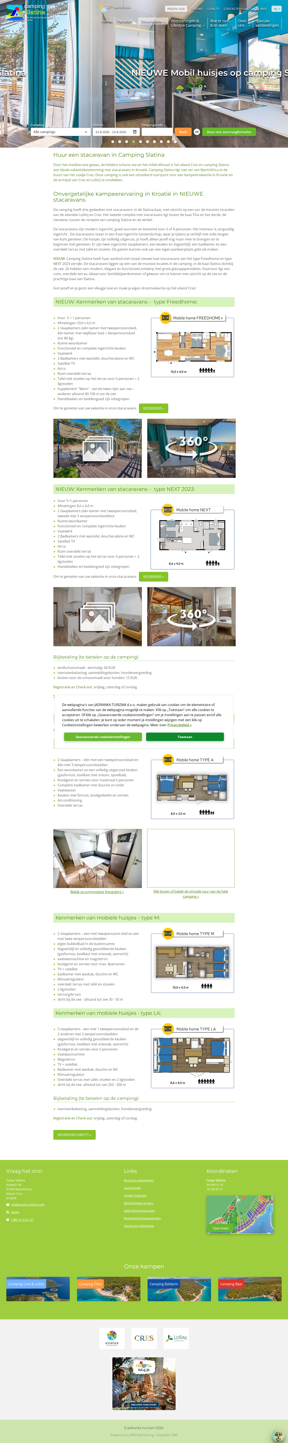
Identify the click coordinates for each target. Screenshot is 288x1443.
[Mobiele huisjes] (97, 448)
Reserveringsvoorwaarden (142, 1218)
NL (275, 9)
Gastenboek (132, 1188)
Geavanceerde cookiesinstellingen (103, 737)
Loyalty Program (135, 1195)
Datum (98, 125)
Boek (183, 132)
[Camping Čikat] (108, 1300)
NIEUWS (197, 9)
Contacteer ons (236, 9)
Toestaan (185, 737)
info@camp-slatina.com (28, 1205)
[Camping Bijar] (250, 1300)
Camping (37, 125)
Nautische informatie (139, 1226)
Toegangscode (152, 125)
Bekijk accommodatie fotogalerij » (97, 892)
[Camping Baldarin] (179, 1300)
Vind (263, 9)
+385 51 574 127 (22, 1220)
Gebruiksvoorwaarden (139, 1211)
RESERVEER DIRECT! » (74, 1135)
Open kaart (221, 1228)
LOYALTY (213, 9)
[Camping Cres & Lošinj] (38, 1300)
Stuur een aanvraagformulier (229, 132)
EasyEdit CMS (167, 1435)
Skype (15, 1212)
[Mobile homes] (97, 616)
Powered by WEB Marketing (132, 1435)
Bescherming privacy (138, 1203)
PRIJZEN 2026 (176, 9)
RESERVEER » (153, 408)
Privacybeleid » (179, 725)
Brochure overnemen (139, 1180)
